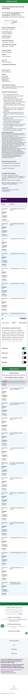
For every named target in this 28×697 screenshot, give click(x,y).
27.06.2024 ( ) (4, 209)
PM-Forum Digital (19, 667)
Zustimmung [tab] (5, 322)
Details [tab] (14, 322)
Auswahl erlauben (14, 373)
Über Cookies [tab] (22, 322)
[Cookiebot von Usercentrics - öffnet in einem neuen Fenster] (20, 319)
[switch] (24, 353)
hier (21, 626)
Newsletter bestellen (14, 631)
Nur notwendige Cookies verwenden (14, 377)
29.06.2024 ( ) (4, 404)
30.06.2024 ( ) (4, 523)
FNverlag (14, 666)
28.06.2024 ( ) (4, 299)
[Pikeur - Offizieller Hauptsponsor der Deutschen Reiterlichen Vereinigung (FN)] (14, 679)
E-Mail (21, 614)
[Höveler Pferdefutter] (14, 687)
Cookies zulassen (14, 368)
